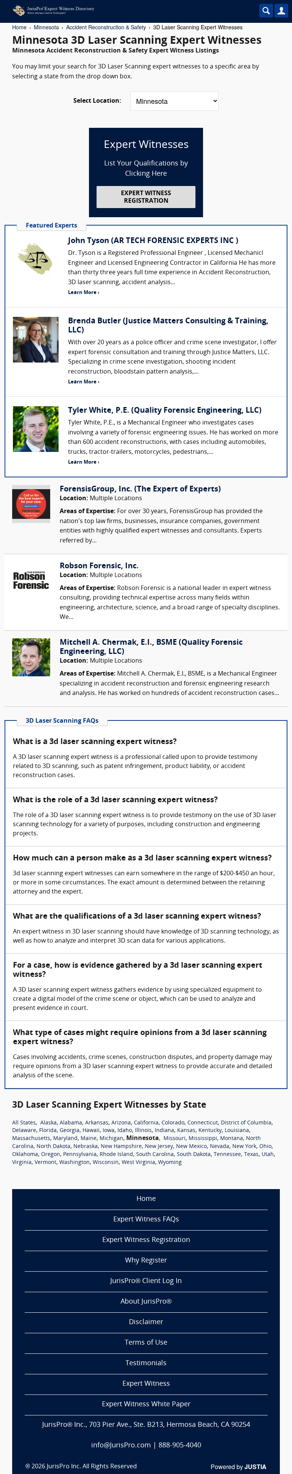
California (146, 1123)
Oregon (50, 1155)
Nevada (219, 1147)
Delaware (24, 1131)
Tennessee (227, 1155)
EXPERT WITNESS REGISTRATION (146, 197)
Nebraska (85, 1147)
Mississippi (203, 1139)
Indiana (164, 1131)
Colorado (173, 1123)
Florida (48, 1131)
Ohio (265, 1147)
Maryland (65, 1139)
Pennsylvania (80, 1155)
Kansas (186, 1131)
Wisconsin (106, 1163)
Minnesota (46, 27)
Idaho (124, 1131)
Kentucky (210, 1131)
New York (244, 1147)
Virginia (22, 1163)
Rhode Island (116, 1155)
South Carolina (155, 1155)
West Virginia (138, 1163)
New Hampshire (121, 1147)
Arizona (121, 1123)
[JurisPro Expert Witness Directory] (123, 10)
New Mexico (191, 1147)
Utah (268, 1155)
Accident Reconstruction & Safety (106, 27)
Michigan (111, 1139)
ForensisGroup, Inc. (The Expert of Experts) (140, 489)
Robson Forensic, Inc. (99, 566)
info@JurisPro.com (121, 1445)
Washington (74, 1163)
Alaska (48, 1123)
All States (24, 1123)
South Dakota (194, 1155)
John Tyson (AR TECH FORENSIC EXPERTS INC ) (153, 241)
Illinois (143, 1131)
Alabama (71, 1123)
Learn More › (83, 292)
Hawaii (91, 1131)
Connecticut (202, 1123)
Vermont (45, 1163)
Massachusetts (31, 1139)
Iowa (108, 1131)
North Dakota (53, 1147)
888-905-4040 (180, 1445)
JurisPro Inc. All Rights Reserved (92, 1467)
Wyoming (170, 1163)
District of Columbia (246, 1123)
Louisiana (237, 1131)
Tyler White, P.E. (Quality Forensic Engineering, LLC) (165, 411)
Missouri (174, 1139)
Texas (251, 1155)
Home (19, 27)
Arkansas (96, 1123)
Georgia (69, 1131)
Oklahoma (25, 1155)
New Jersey (159, 1147)
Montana (231, 1139)
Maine (89, 1139)
